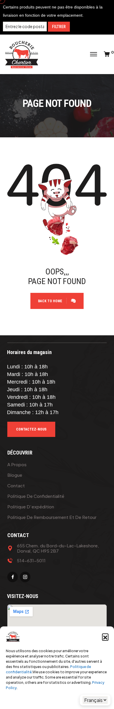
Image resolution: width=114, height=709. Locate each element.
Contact (16, 485)
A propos (17, 464)
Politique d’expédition (30, 506)
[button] (105, 637)
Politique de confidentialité (35, 496)
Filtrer (59, 26)
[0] (107, 54)
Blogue (14, 475)
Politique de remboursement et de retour (51, 517)
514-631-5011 (31, 560)
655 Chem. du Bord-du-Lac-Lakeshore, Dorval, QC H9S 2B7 (58, 548)
